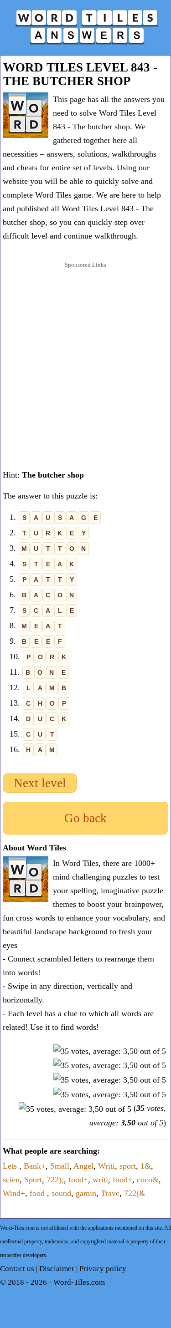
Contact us (17, 1268)
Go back (85, 818)
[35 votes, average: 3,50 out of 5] (109, 1051)
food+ (78, 1179)
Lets (11, 1165)
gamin (86, 1193)
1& (145, 1165)
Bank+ (35, 1165)
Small (59, 1165)
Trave (110, 1193)
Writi (106, 1165)
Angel (83, 1165)
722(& (134, 1193)
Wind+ (14, 1193)
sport (127, 1165)
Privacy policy (102, 1268)
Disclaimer (56, 1268)
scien (11, 1179)
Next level (40, 783)
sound (61, 1193)
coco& (148, 1179)
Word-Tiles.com (79, 1282)
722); (55, 1179)
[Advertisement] (85, 360)
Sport (33, 1179)
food (38, 1193)
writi (100, 1179)
